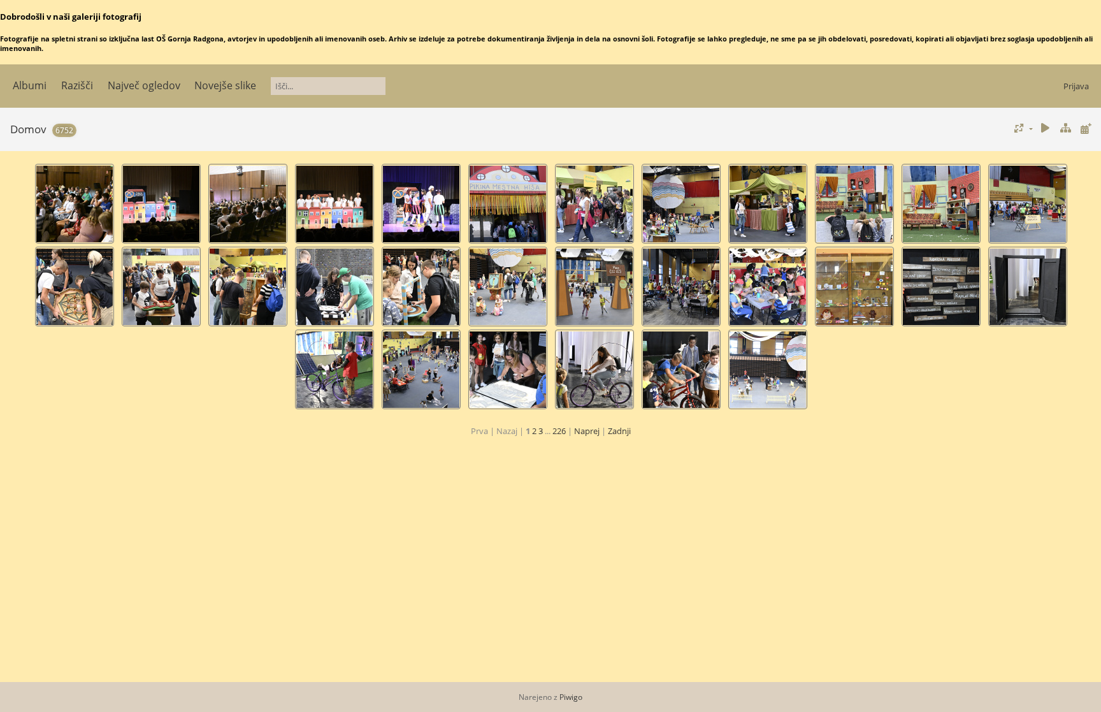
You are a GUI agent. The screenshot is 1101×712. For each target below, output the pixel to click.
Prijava (1076, 86)
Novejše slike (225, 85)
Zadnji (619, 431)
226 (559, 431)
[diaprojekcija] (1045, 128)
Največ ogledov (144, 85)
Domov (28, 129)
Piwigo (570, 697)
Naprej (587, 431)
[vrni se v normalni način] (1065, 128)
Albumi (30, 85)
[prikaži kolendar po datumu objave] (1085, 128)
